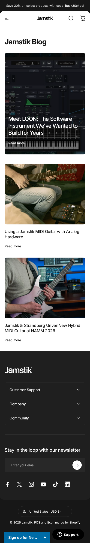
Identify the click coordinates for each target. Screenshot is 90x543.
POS (37, 522)
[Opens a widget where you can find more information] (68, 535)
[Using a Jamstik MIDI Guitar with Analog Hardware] (45, 194)
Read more (16, 143)
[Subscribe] (77, 465)
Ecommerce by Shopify (63, 522)
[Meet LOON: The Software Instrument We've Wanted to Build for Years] (45, 103)
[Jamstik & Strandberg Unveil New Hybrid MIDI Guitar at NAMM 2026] (45, 288)
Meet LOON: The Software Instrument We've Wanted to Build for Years (43, 125)
